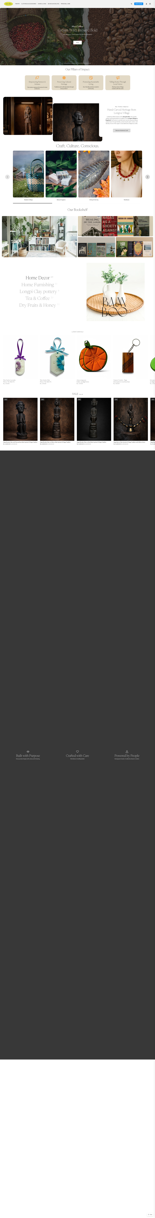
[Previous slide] (7, 177)
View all (81, 394)
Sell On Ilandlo (138, 3)
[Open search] (131, 4)
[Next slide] (147, 177)
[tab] (67, 63)
